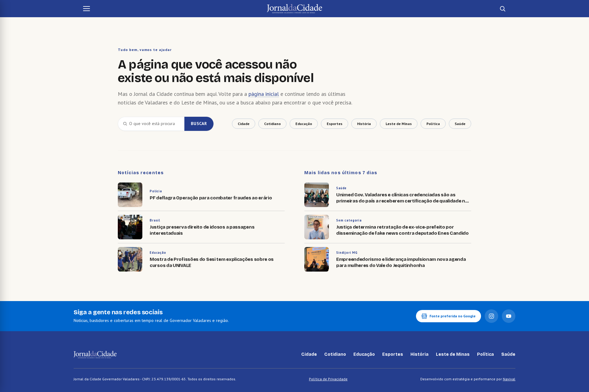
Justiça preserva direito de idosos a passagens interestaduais (202, 230)
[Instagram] (491, 316)
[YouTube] (508, 316)
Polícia (156, 191)
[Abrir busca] (502, 8)
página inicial (263, 93)
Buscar (199, 123)
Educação (158, 252)
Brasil (155, 220)
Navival (509, 379)
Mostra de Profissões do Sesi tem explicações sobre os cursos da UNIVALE (212, 262)
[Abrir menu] (86, 8)
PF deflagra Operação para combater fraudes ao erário (211, 198)
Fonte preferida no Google (452, 316)
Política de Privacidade (328, 379)
